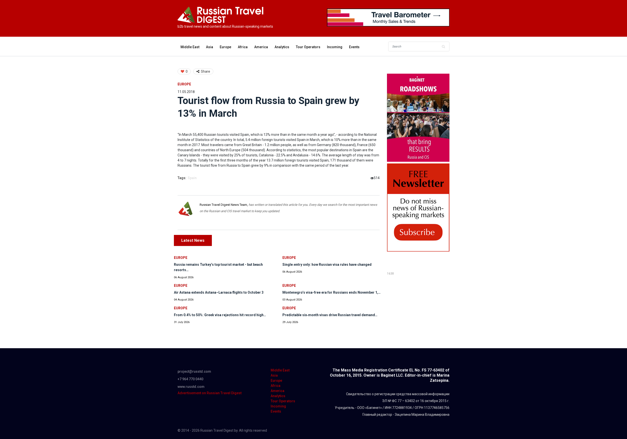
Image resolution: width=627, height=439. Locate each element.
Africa (243, 47)
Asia (209, 47)
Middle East (190, 47)
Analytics (282, 47)
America (261, 47)
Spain (192, 178)
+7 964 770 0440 (190, 379)
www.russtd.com (191, 387)
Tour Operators (308, 47)
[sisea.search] (443, 46)
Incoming (334, 47)
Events (354, 47)
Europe (225, 47)
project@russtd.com (194, 371)
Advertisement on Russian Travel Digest (209, 393)
